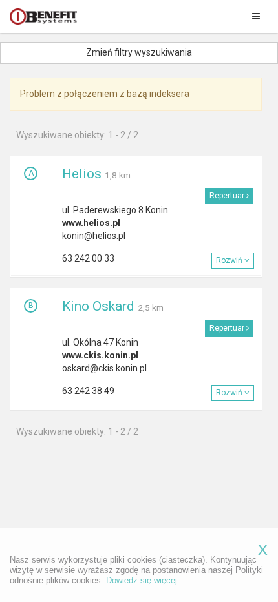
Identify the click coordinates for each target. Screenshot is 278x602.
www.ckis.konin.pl (100, 355)
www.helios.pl (91, 223)
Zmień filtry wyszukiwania (139, 52)
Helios (82, 174)
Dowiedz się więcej (141, 580)
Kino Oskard (98, 306)
